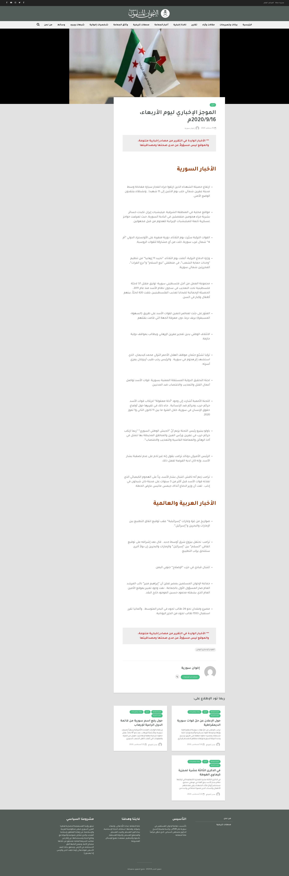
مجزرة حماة (279, 3)
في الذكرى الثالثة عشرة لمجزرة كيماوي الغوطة (199, 773)
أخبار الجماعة (161, 25)
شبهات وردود (77, 25)
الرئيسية (247, 25)
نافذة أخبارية (215, 716)
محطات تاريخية (141, 25)
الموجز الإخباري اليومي (205, 650)
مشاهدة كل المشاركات (190, 677)
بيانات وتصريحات (229, 25)
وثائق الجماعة (120, 25)
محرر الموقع (211, 745)
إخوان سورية (190, 128)
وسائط (61, 25)
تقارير (194, 25)
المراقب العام (269, 3)
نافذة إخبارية (179, 25)
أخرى (212, 105)
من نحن (48, 25)
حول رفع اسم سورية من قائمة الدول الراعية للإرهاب (141, 723)
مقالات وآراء (208, 25)
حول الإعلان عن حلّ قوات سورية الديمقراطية (199, 723)
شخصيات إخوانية (99, 25)
